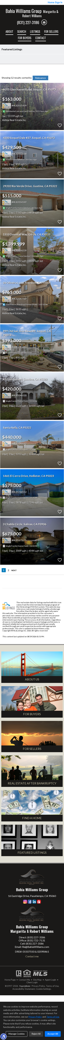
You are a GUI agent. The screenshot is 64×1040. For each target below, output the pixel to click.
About (9, 31)
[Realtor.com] (39, 902)
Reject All (36, 1033)
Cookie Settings (43, 989)
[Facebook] (30, 902)
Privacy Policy (38, 986)
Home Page (10, 980)
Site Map (37, 980)
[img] (44, 22)
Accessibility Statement (23, 989)
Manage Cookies (17, 1033)
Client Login (32, 982)
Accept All (52, 1033)
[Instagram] (25, 902)
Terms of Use (52, 986)
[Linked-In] (34, 902)
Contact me (32, 956)
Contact (40, 38)
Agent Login (50, 980)
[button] (3, 1036)
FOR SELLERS (51, 31)
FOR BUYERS (24, 38)
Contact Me (24, 980)
